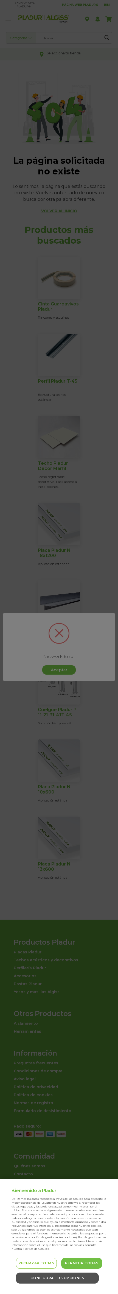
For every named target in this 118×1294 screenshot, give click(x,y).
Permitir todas (81, 1263)
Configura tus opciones (57, 1278)
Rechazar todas (36, 1263)
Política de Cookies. (36, 1249)
